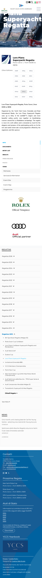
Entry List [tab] (6, 150)
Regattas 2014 (7, 328)
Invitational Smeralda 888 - (14, 362)
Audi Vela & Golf (10, 351)
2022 (23, 76)
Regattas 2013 (7, 334)
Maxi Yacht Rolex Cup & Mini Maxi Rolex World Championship (20, 374)
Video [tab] (5, 166)
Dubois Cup (9, 354)
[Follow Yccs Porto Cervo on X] (32, 2)
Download (9, 530)
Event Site (7, 180)
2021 (30, 76)
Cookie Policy (13, 559)
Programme (7, 189)
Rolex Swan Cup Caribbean (14, 341)
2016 (23, 86)
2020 (16, 81)
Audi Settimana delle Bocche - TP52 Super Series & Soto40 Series (22, 379)
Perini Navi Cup (10, 370)
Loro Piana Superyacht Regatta (15, 358)
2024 (30, 71)
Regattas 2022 (7, 280)
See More (5, 402)
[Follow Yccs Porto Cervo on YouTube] (29, 2)
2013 (23, 91)
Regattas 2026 (7, 256)
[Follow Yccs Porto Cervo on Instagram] (27, 2)
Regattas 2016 (7, 316)
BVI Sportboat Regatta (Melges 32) (16, 338)
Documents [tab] (7, 146)
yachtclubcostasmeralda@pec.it (17, 467)
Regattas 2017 (7, 310)
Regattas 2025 (7, 262)
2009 (30, 97)
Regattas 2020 (7, 292)
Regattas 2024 (7, 268)
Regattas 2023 (7, 274)
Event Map (7, 185)
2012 (30, 91)
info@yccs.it (12, 465)
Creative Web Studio (18, 561)
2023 (16, 76)
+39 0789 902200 (11, 463)
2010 (23, 97)
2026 (16, 71)
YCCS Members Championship (15, 366)
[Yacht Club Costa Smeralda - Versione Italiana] (36, 2)
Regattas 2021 (7, 286)
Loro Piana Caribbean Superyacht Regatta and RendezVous (20, 346)
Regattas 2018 (7, 304)
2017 (16, 86)
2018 (30, 81)
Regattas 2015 (7, 322)
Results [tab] (5, 154)
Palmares (6, 171)
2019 (23, 81)
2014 (16, 91)
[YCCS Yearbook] (15, 546)
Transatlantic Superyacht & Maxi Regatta (18, 388)
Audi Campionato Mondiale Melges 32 (17, 384)
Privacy (5, 559)
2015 (30, 86)
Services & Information (11, 175)
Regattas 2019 (7, 298)
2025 (23, 71)
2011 (16, 97)
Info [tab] (4, 142)
